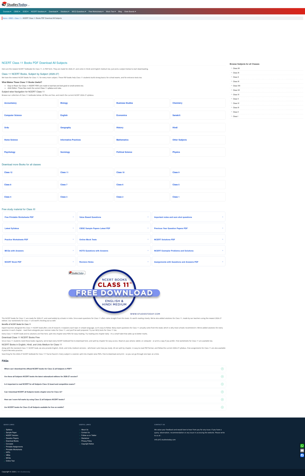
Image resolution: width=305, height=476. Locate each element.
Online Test (10, 461)
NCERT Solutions (38, 11)
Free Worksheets (95, 11)
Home (5, 18)
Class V (236, 99)
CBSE (16, 11)
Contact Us (85, 432)
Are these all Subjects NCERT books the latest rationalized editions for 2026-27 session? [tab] (41, 376)
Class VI (236, 94)
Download (53, 11)
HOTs (8, 452)
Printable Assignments (14, 446)
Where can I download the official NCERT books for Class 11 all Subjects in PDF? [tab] (38, 369)
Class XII (236, 68)
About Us (84, 429)
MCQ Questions (78, 11)
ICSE (25, 11)
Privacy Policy (86, 441)
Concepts (9, 444)
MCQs (8, 458)
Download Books (12, 441)
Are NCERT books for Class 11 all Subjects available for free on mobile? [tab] (34, 407)
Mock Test (110, 11)
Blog (120, 11)
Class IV (236, 103)
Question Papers (12, 438)
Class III (236, 107)
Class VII (236, 90)
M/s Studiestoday (24, 472)
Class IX (236, 81)
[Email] (302, 450)
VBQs (8, 455)
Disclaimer (85, 438)
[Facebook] (302, 455)
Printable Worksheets (14, 449)
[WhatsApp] (302, 445)
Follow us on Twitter (88, 435)
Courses (6, 11)
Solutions (64, 11)
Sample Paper (11, 432)
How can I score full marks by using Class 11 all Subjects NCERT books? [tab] (34, 399)
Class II (236, 112)
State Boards (129, 11)
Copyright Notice (87, 444)
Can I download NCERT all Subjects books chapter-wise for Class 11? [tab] (33, 392)
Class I (235, 116)
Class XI (236, 72)
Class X (236, 77)
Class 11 (18, 18)
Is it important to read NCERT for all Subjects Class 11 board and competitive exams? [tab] (39, 384)
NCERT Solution (12, 435)
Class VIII (236, 85)
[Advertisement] (73, 39)
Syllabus (9, 429)
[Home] (15, 4)
